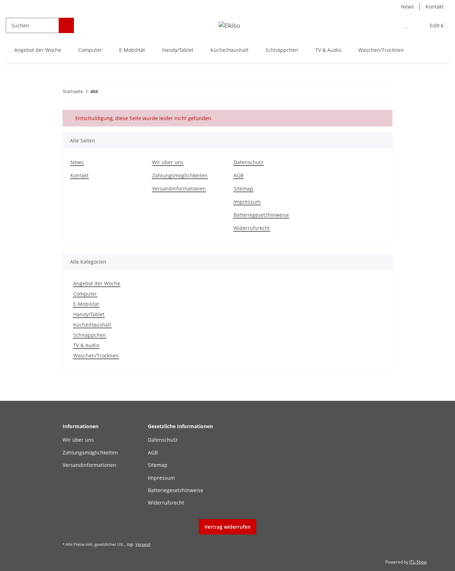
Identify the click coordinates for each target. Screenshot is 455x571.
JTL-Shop (418, 562)
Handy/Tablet (89, 314)
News (407, 6)
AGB (238, 175)
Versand (142, 544)
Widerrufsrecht (252, 228)
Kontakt (434, 6)
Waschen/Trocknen (96, 355)
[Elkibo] (229, 25)
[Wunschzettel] (406, 25)
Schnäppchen (89, 335)
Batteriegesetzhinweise (261, 214)
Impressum (247, 201)
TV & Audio (86, 345)
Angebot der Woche (96, 283)
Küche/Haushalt (92, 324)
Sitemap (243, 188)
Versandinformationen (179, 188)
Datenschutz (248, 162)
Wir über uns (167, 162)
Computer (85, 293)
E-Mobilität (86, 304)
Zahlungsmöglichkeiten (180, 175)
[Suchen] (66, 25)
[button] (392, 25)
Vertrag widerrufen (227, 526)
